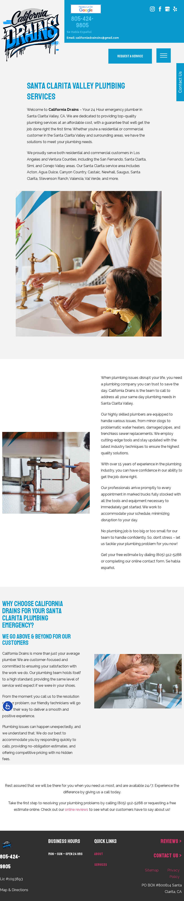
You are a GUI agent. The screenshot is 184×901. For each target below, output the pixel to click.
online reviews (76, 809)
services (100, 864)
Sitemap (152, 870)
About (98, 854)
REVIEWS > (171, 841)
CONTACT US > (168, 855)
